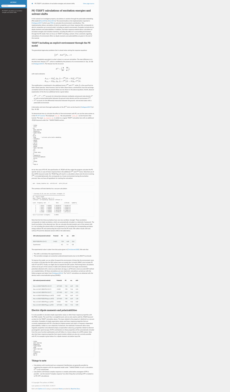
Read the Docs (75, 388)
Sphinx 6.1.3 (42, 388)
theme (61, 388)
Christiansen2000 (73, 249)
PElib (52, 23)
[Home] (32, 3)
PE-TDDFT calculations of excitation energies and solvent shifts (12, 11)
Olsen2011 (51, 21)
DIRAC (14, 2)
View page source (88, 3)
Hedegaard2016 (57, 273)
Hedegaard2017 (37, 23)
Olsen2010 (42, 21)
